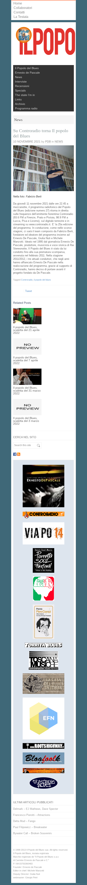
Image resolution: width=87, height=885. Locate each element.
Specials (20, 90)
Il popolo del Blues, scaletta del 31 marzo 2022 (27, 390)
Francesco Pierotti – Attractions (31, 814)
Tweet (28, 291)
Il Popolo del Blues (27, 68)
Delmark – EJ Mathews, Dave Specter (35, 808)
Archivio (20, 104)
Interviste (21, 81)
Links (18, 99)
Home (17, 3)
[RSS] (18, 454)
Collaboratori (23, 8)
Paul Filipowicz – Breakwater (30, 827)
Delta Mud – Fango (24, 821)
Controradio (27, 280)
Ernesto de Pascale (27, 72)
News (18, 77)
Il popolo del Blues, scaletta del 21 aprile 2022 (26, 329)
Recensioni (22, 86)
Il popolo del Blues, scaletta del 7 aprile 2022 (25, 360)
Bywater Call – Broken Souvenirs (32, 833)
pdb (48, 141)
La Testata (21, 17)
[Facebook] (14, 454)
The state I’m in (25, 95)
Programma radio (26, 108)
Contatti (19, 12)
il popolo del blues (42, 280)
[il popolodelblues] (45, 42)
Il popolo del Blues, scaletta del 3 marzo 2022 (26, 420)
